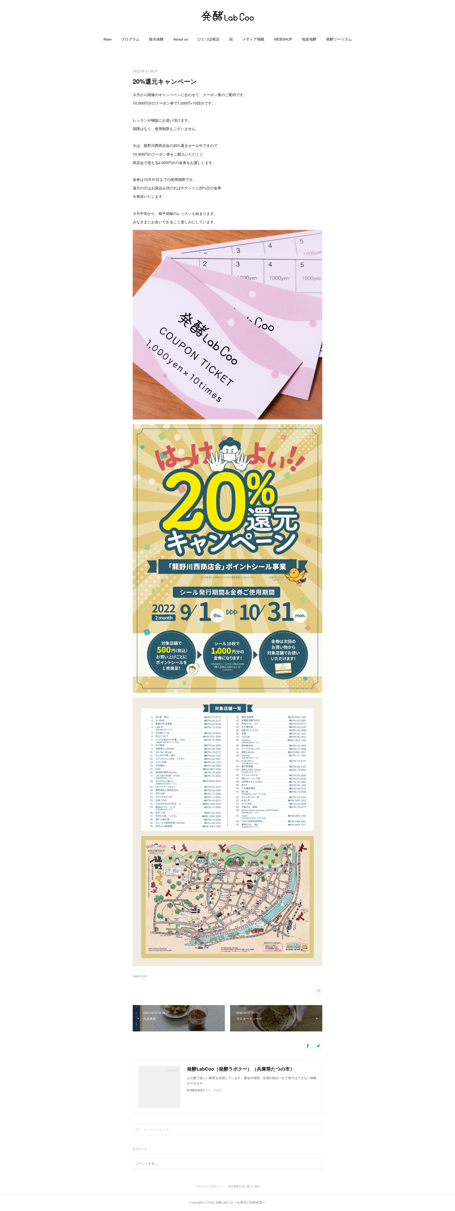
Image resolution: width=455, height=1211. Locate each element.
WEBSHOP (283, 39)
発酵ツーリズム (339, 39)
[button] (107, 39)
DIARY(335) (140, 976)
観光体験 (156, 39)
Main (107, 39)
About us (180, 39)
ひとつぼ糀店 (208, 39)
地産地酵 (309, 39)
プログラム (130, 39)
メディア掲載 (253, 39)
